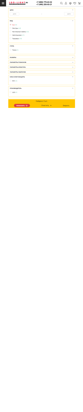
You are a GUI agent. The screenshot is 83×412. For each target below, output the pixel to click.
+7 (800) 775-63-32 (44, 2)
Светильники (18, 35)
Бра (14, 25)
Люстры (16, 28)
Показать (20, 106)
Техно (15, 50)
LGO (14, 92)
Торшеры (17, 38)
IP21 (14, 81)
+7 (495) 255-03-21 (44, 4)
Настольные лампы (20, 32)
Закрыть (66, 105)
